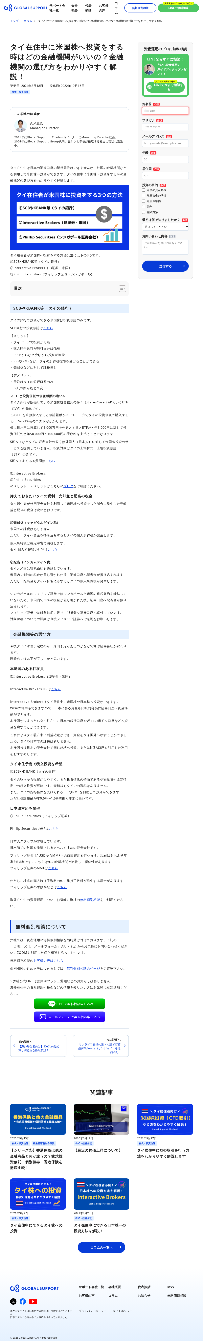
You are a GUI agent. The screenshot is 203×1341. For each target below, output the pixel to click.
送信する (165, 266)
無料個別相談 (140, 8)
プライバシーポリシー (92, 1311)
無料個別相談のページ (83, 968)
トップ (14, 21)
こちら (48, 328)
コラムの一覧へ (101, 1247)
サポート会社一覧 (91, 1287)
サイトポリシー (122, 1311)
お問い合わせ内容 (155, 236)
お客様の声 (87, 1295)
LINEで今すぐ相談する (168, 87)
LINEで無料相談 (178, 8)
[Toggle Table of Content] (120, 288)
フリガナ (148, 120)
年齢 (145, 152)
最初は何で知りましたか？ (161, 220)
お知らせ (144, 1295)
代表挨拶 (144, 1287)
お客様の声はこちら (48, 960)
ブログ (68, 486)
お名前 (147, 104)
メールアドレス (153, 136)
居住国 (147, 169)
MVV (170, 1287)
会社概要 (114, 1287)
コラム (116, 8)
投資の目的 (150, 185)
